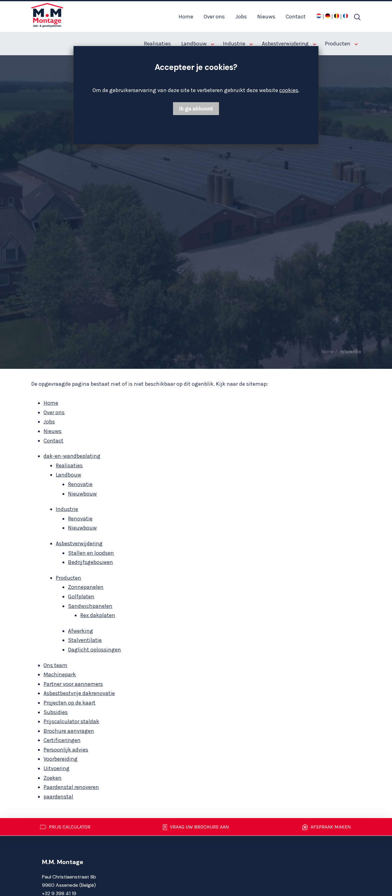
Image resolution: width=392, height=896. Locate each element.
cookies (288, 90)
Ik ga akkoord (196, 108)
